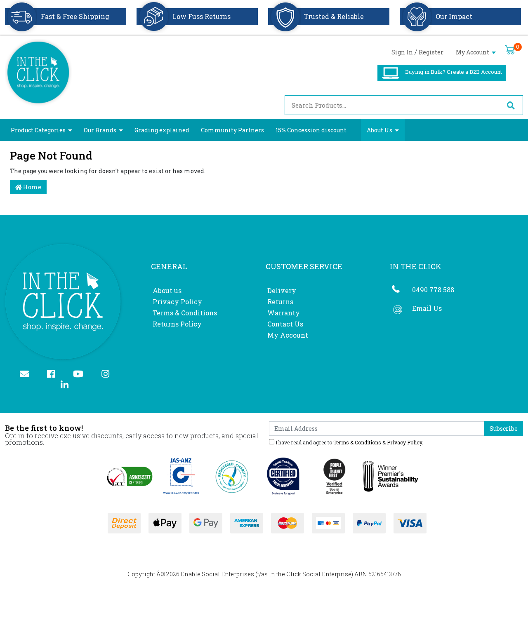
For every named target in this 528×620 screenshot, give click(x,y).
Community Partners (232, 130)
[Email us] (28, 374)
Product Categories (38, 130)
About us (167, 290)
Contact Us (285, 323)
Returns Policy (177, 323)
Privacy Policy (177, 301)
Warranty (283, 312)
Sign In (402, 52)
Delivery (281, 290)
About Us (379, 130)
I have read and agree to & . (348, 442)
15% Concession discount (311, 130)
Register (431, 52)
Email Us (427, 308)
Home (31, 187)
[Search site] (511, 105)
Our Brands (100, 130)
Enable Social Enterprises (217, 574)
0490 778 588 (433, 289)
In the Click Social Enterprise (310, 574)
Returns (280, 301)
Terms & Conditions (185, 312)
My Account (473, 52)
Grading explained (161, 130)
